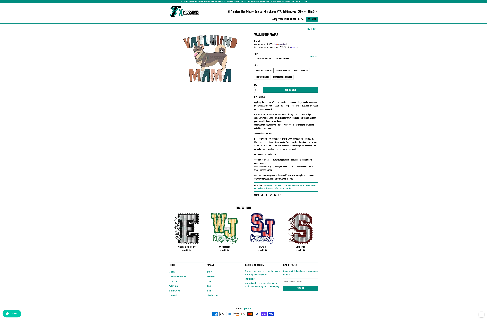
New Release (247, 11)
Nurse (209, 286)
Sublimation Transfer (264, 59)
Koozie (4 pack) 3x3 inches (282, 77)
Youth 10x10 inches (301, 70)
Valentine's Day (212, 295)
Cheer (209, 281)
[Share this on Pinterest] (270, 195)
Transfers (288, 188)
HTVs (279, 11)
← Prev (307, 29)
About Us (172, 272)
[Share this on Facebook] (266, 195)
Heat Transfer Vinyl (283, 59)
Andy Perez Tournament (284, 19)
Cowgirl (209, 272)
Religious (210, 291)
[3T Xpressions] (186, 11)
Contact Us (173, 281)
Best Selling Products (270, 185)
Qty (255, 85)
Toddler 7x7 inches (283, 70)
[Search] (303, 20)
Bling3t (312, 11)
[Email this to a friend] (279, 195)
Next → (315, 29)
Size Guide (314, 57)
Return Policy (174, 295)
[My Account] (298, 20)
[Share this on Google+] (275, 195)
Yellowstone (211, 277)
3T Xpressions (246, 309)
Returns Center (174, 291)
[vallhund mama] (210, 58)
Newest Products (298, 185)
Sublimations (289, 11)
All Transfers (234, 11)
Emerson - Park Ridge (265, 11)
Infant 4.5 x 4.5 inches (264, 70)
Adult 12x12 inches (262, 77)
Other (302, 11)
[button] (286, 44)
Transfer (282, 188)
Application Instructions (177, 277)
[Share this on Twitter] (262, 195)
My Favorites (173, 286)
